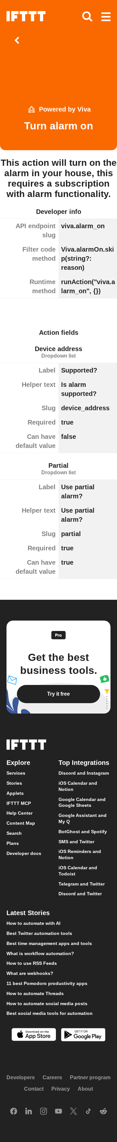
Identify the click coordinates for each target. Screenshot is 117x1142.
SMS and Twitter (76, 841)
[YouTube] (58, 1112)
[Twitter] (73, 1112)
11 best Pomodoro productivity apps (46, 983)
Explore (18, 762)
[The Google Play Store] (83, 1035)
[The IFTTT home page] (26, 16)
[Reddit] (103, 1112)
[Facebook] (13, 1112)
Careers (52, 1077)
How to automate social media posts (46, 1003)
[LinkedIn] (28, 1112)
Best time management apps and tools (49, 943)
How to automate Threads (35, 993)
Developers (20, 1077)
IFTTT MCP (18, 803)
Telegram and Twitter (81, 883)
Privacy (60, 1089)
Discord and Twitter (80, 893)
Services (15, 773)
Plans (12, 843)
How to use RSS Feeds (31, 963)
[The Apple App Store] (34, 1035)
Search (14, 833)
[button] (105, 17)
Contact (34, 1089)
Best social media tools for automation (49, 1013)
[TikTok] (88, 1112)
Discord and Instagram (83, 773)
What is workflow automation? (40, 953)
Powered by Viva (65, 109)
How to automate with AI (33, 923)
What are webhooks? (29, 973)
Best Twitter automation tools (39, 933)
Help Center (19, 813)
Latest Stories (28, 912)
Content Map (20, 823)
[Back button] (18, 40)
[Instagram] (43, 1112)
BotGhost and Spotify (82, 831)
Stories (14, 783)
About (85, 1089)
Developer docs (23, 853)
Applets (15, 793)
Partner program (90, 1077)
